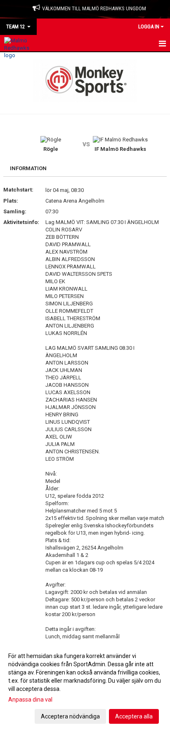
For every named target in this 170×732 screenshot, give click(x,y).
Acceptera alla (134, 716)
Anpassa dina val (30, 699)
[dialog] (85, 686)
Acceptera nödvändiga (70, 716)
